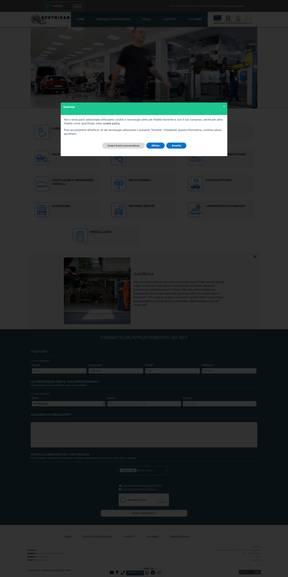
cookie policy (111, 123)
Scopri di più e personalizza (123, 145)
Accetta (176, 145)
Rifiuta (155, 145)
